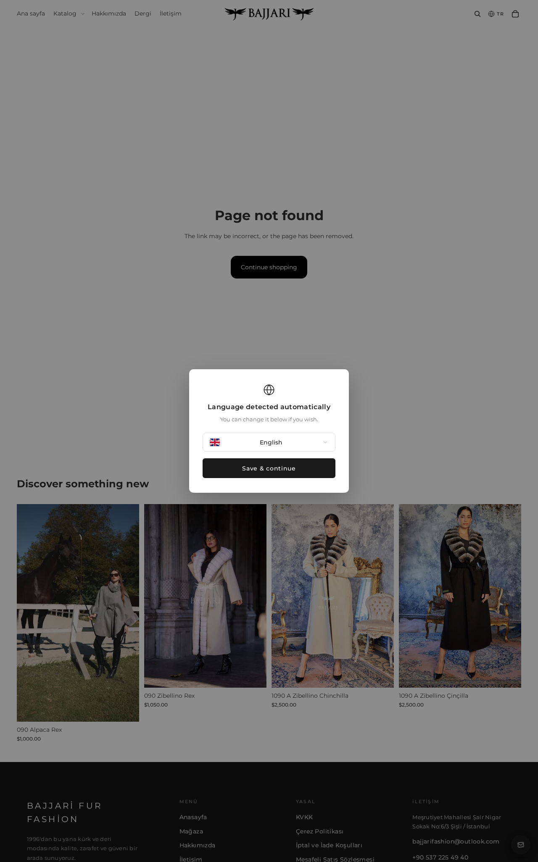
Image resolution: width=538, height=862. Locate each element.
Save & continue (269, 468)
